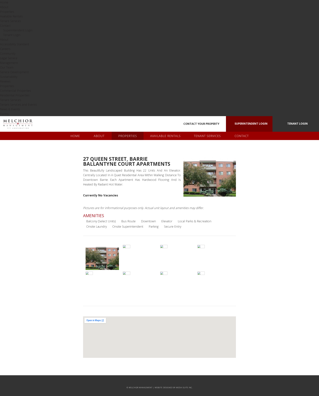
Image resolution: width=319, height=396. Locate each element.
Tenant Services (10, 21)
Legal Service (8, 58)
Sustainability (8, 77)
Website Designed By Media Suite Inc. (174, 387)
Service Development (14, 72)
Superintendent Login (17, 30)
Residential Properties (15, 95)
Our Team (6, 67)
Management (9, 63)
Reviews (5, 81)
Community (7, 53)
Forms (4, 114)
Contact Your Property (201, 124)
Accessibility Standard (14, 44)
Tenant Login (11, 35)
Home (4, 2)
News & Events (10, 109)
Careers (5, 49)
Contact (5, 26)
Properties (7, 12)
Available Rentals (11, 16)
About (4, 7)
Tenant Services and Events (18, 105)
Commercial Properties (15, 91)
